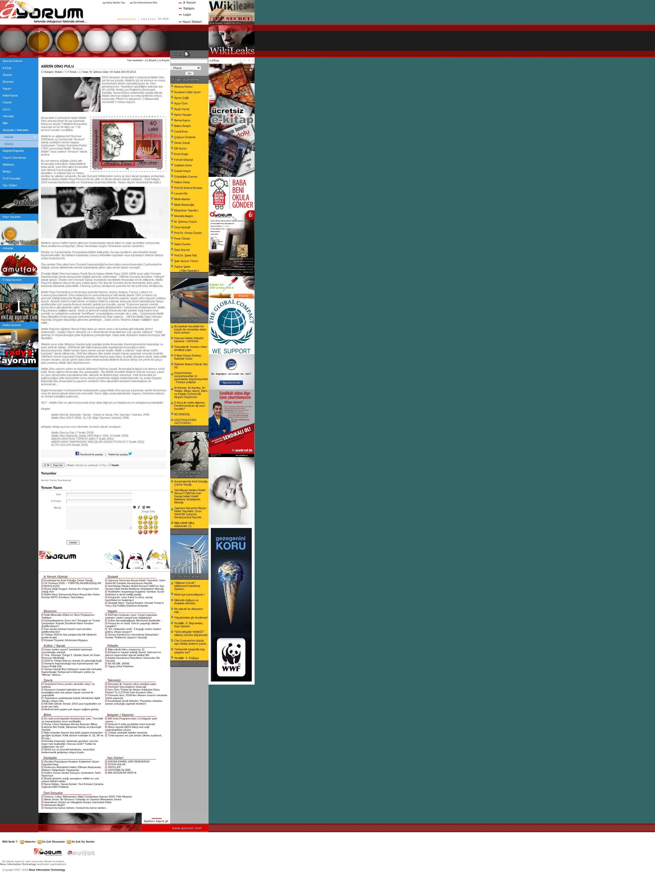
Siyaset (7, 74)
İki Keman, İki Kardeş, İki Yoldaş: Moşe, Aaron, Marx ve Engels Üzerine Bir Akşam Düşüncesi (191, 392)
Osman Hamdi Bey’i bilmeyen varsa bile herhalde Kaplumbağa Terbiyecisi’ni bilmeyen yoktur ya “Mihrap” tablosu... (71, 672)
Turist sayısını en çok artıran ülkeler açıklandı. (135, 735)
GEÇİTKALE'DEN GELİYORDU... (185, 421)
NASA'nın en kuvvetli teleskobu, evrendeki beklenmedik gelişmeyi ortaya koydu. (67, 751)
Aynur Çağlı (181, 97)
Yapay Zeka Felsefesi (120, 666)
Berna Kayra (182, 120)
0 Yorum (72, 71)
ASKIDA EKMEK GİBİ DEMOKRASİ (129, 761)
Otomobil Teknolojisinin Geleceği (127, 686)
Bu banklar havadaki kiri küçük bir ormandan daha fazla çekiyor (190, 329)
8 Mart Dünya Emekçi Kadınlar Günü (187, 357)
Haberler (30, 841)
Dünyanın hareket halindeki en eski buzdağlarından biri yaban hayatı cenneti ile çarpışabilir (67, 692)
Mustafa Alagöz (183, 216)
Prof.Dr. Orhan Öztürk (188, 232)
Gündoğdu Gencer (186, 176)
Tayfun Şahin (182, 266)
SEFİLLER (114, 767)
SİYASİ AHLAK (117, 764)
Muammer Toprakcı (186, 210)
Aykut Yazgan (182, 114)
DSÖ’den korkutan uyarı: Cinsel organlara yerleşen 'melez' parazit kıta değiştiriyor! (131, 616)
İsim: (58, 494)
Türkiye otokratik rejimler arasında (127, 732)
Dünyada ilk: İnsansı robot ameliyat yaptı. (132, 684)
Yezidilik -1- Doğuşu (186, 658)
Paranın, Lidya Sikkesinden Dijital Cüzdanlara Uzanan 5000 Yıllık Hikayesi (88, 796)
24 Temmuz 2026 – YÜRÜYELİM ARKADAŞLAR (72, 583)
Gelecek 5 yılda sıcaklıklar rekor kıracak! (131, 724)
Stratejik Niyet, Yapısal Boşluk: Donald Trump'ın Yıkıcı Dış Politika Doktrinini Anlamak (134, 604)
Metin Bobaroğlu (184, 204)
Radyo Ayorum (12, 325)
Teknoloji (8, 116)
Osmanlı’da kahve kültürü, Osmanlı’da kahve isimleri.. (75, 807)
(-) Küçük (164, 60)
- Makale (8, 136)
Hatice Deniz (182, 182)
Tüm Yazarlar (189, 270)
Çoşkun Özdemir (184, 137)
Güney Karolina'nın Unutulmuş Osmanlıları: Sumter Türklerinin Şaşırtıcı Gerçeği (132, 636)
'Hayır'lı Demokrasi (14, 157)
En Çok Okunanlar (53, 841)
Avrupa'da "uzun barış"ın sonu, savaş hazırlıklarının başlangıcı (128, 598)
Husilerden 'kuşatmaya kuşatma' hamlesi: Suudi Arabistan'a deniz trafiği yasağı (134, 593)
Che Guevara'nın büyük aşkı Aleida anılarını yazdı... (191, 642)
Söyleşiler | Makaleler (16, 130)
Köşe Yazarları (12, 216)
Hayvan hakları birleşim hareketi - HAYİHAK (188, 340)
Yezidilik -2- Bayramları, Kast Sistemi (188, 625)
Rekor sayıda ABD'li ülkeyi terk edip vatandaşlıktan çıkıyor (127, 728)
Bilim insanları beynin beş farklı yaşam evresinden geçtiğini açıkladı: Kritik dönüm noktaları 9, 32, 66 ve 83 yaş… (72, 735)
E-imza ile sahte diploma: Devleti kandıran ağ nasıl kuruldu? (189, 405)
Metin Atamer (182, 199)
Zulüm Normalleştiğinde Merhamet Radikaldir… (135, 620)
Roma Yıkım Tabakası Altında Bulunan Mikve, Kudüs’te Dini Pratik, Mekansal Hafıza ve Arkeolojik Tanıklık (71, 727)
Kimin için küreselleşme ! (189, 594)
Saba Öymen (182, 244)
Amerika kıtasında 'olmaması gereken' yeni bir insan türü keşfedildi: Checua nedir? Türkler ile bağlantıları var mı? (69, 744)
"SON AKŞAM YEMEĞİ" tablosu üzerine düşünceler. (191, 633)
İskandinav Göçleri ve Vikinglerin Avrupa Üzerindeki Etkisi (77, 802)
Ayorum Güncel (12, 60)
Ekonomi (8, 81)
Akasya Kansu (183, 86)
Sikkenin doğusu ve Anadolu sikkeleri (186, 602)
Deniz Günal (182, 142)
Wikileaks (8, 164)
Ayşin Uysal (181, 109)
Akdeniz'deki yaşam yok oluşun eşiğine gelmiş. (71, 709)
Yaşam (7, 88)
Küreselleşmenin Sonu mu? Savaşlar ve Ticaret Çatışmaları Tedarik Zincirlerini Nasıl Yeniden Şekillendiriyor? (70, 623)
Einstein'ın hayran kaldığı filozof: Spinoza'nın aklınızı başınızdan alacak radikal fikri (133, 653)
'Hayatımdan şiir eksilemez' (191, 617)
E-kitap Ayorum (12, 279)
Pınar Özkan (182, 238)
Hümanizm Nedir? (54, 805)
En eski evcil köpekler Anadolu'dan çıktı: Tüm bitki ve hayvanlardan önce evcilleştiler (72, 720)
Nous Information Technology (47, 869)
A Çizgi (7, 67)
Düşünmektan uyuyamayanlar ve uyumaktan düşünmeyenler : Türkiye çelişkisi (191, 377)
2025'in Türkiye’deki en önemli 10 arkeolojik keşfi (73, 660)
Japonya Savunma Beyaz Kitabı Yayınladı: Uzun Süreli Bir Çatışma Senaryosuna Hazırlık (135, 582)
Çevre (6, 109)
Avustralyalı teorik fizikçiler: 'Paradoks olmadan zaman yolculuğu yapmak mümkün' (133, 702)
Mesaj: (57, 507)
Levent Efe (181, 193)
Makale (58, 71)
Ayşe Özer (181, 103)
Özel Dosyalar (11, 178)
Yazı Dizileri (10, 185)
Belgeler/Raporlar (13, 150)
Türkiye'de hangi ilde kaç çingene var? (189, 651)
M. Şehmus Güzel (99, 71)
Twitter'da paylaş (118, 454)
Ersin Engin (181, 154)
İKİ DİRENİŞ (182, 414)
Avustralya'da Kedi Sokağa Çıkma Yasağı (68, 580)
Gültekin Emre (183, 165)
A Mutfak (8, 248)
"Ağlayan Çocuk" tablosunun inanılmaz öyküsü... (187, 585)
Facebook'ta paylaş (91, 454)
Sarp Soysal (181, 249)
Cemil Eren (181, 131)
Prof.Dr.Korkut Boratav (188, 187)
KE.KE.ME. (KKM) (118, 663)
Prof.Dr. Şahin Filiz (185, 255)
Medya (7, 171)
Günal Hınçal (182, 170)
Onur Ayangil (182, 227)
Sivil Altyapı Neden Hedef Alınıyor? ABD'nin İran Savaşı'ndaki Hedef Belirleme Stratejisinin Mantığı (134, 587)
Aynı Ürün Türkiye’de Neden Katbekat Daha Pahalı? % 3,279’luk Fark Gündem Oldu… (132, 691)
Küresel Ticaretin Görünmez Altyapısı (66, 640)
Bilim (5, 123)
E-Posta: (56, 501)
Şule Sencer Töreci (186, 261)
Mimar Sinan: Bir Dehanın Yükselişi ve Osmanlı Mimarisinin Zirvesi (82, 799)
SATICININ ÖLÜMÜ (119, 770)
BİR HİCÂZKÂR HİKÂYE (122, 772)
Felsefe (7, 102)
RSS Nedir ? (9, 841)
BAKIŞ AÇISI (52, 586)
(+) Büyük (150, 60)
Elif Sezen (180, 148)
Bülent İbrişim (182, 125)
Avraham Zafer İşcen (187, 92)
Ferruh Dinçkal (183, 159)
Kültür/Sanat (10, 95)
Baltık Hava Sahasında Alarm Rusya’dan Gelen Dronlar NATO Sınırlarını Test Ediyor (70, 596)
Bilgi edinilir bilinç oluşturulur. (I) (126, 649)
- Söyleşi (8, 143)
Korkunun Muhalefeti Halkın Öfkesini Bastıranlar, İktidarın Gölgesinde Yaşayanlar (71, 768)
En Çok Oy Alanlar (83, 841)
